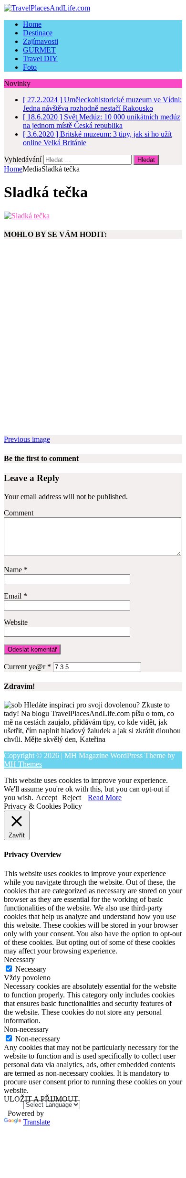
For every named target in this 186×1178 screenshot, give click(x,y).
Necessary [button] (19, 959)
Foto (30, 67)
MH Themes (23, 764)
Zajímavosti (40, 41)
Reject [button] (71, 797)
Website (16, 622)
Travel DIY (40, 58)
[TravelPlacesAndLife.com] (93, 8)
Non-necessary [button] (26, 1029)
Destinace (37, 33)
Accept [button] (46, 797)
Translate (36, 1122)
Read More (105, 797)
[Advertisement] (93, 342)
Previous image (27, 439)
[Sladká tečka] (27, 216)
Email (13, 596)
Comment (18, 513)
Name (14, 570)
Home (32, 24)
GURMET (39, 50)
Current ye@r (27, 667)
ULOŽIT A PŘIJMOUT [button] (41, 1099)
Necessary (30, 969)
